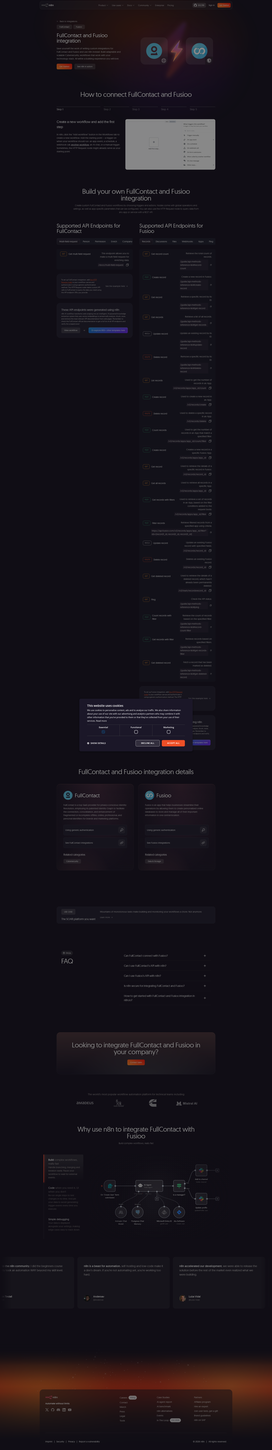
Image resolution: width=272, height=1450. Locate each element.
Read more (101, 720)
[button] (96, 743)
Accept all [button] (173, 743)
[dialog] (136, 725)
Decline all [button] (147, 743)
